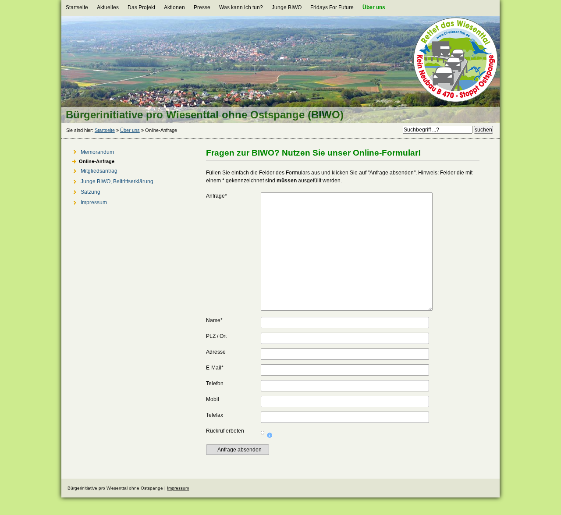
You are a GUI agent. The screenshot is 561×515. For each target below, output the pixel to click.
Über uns (130, 130)
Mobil (212, 399)
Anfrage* (216, 196)
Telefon (215, 383)
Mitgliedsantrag (91, 170)
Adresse (216, 352)
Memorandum (90, 151)
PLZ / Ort (216, 336)
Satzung (83, 191)
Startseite (105, 130)
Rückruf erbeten (225, 431)
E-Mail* (215, 368)
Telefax (214, 415)
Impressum (86, 201)
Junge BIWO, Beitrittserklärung (109, 180)
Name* (214, 320)
